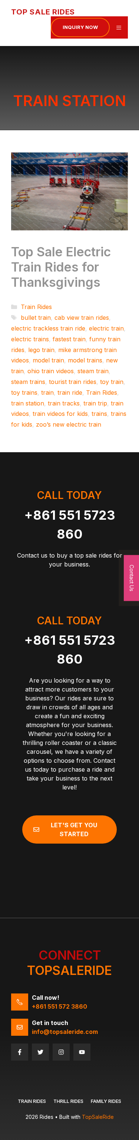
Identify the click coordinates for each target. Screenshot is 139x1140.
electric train (106, 328)
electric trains (30, 339)
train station (27, 403)
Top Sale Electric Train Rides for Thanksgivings (61, 267)
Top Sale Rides (43, 11)
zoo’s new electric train (68, 424)
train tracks (64, 403)
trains (99, 413)
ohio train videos (50, 371)
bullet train (36, 317)
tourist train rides (72, 381)
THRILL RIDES (68, 1101)
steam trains (28, 381)
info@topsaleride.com (65, 1031)
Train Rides (36, 307)
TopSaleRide (98, 1117)
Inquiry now (80, 27)
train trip (95, 403)
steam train (93, 371)
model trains (85, 360)
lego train (41, 350)
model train (48, 360)
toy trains (24, 392)
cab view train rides (81, 317)
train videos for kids (60, 413)
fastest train (69, 339)
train (47, 392)
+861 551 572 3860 (59, 1006)
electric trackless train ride (48, 328)
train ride (69, 392)
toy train (111, 381)
